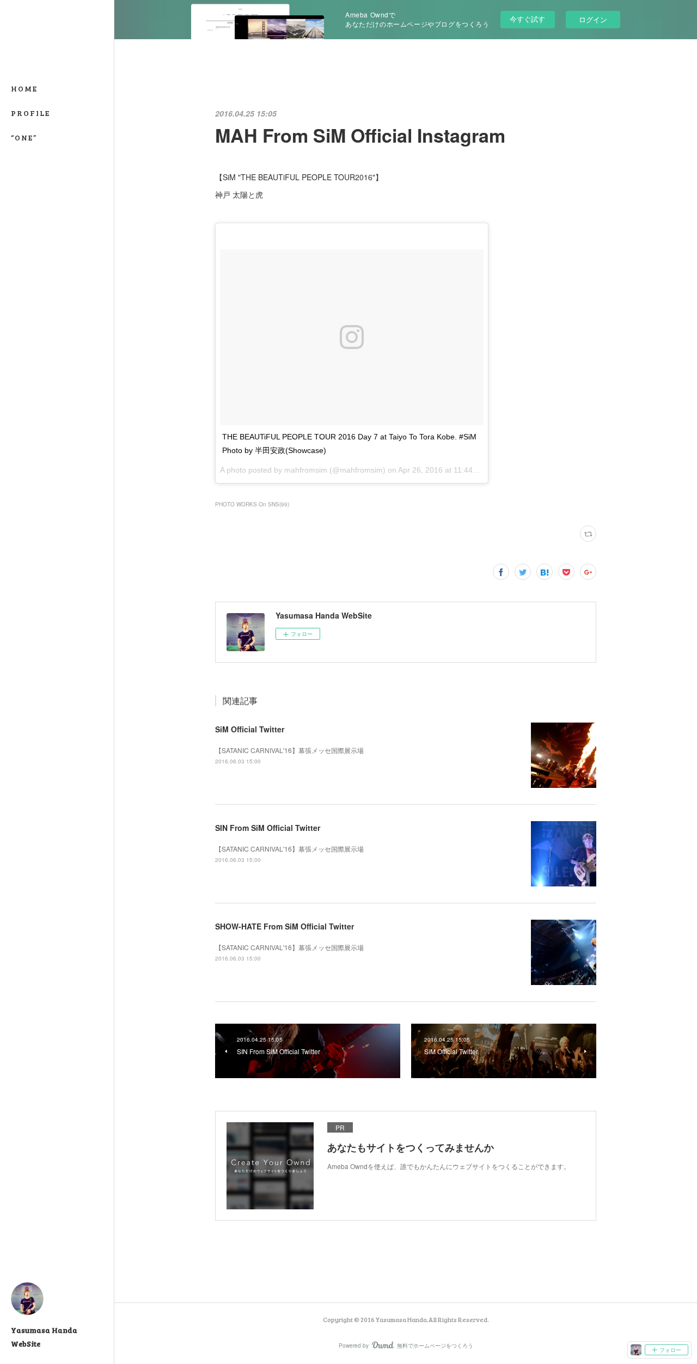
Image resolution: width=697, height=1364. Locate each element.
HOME (24, 88)
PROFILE (30, 113)
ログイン (593, 19)
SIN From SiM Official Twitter (267, 827)
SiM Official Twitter (249, 729)
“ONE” (24, 137)
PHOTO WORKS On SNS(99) (252, 504)
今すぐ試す (527, 19)
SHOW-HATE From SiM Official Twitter (284, 926)
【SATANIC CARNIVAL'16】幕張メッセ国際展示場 (289, 750)
